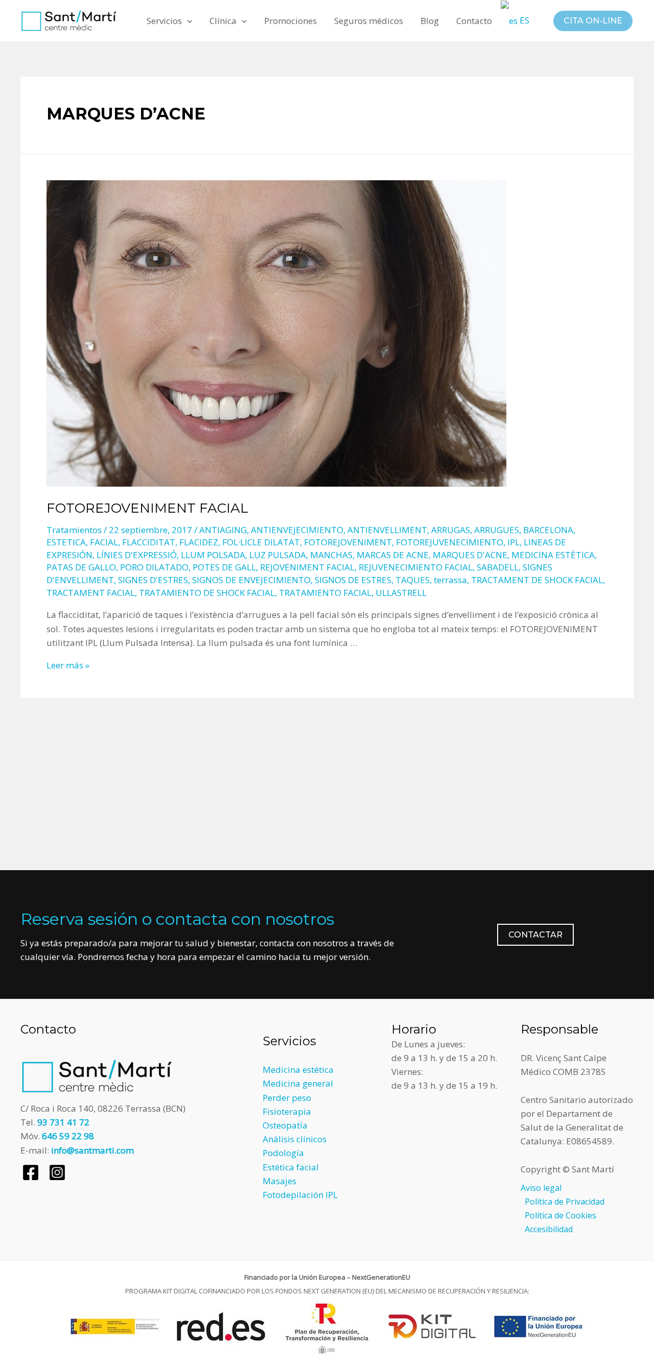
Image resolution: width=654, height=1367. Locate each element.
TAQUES (412, 580)
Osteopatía (285, 1125)
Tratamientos (74, 530)
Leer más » (67, 665)
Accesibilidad (549, 1229)
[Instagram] (57, 1172)
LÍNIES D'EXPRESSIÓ (137, 555)
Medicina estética (298, 1069)
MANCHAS (331, 555)
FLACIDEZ (198, 542)
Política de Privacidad (564, 1201)
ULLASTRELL (401, 592)
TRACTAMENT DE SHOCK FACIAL (537, 580)
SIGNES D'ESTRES (153, 580)
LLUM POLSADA (213, 555)
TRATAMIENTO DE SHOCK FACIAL (207, 592)
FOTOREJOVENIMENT (348, 542)
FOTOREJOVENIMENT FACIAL (147, 508)
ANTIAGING (223, 530)
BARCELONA (548, 530)
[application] (187, 21)
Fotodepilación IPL (300, 1195)
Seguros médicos (368, 21)
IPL (513, 542)
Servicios (164, 21)
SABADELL (498, 567)
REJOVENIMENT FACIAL (307, 567)
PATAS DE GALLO (81, 567)
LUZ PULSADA (277, 555)
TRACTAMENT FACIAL (90, 592)
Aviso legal (541, 1187)
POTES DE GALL (224, 567)
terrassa (450, 580)
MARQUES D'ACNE (470, 555)
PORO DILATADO (154, 567)
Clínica (223, 21)
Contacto (474, 21)
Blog (430, 21)
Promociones (290, 21)
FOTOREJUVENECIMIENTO (449, 542)
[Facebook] (30, 1172)
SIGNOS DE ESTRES (353, 580)
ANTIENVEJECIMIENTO (297, 530)
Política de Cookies (560, 1215)
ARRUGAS (450, 530)
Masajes (279, 1181)
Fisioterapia (287, 1111)
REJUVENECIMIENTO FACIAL (416, 567)
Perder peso (287, 1098)
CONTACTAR (535, 935)
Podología (283, 1153)
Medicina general (298, 1083)
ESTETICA (66, 542)
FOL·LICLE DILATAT (261, 542)
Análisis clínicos (294, 1139)
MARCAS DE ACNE (393, 555)
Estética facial (291, 1167)
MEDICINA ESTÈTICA (553, 555)
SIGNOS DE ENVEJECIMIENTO (251, 580)
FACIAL (104, 542)
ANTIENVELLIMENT (387, 530)
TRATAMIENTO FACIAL (325, 592)
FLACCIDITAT (148, 542)
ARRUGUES (496, 530)
